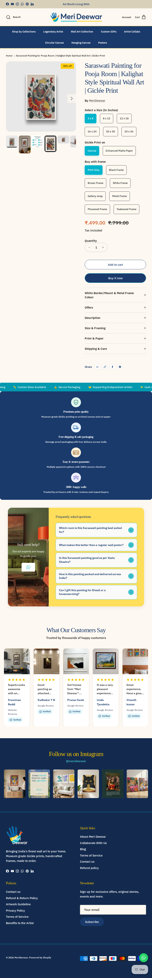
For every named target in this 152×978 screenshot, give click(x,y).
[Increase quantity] (104, 247)
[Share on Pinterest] (120, 367)
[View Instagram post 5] (113, 784)
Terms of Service (91, 855)
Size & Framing (95, 328)
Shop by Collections (24, 31)
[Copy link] (105, 367)
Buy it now (115, 278)
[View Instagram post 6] (137, 784)
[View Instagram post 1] (14, 784)
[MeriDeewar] (76, 17)
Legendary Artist (53, 31)
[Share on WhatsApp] (97, 367)
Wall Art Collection (82, 31)
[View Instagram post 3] (63, 784)
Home (9, 55)
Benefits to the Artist (20, 923)
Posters (102, 42)
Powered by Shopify (40, 957)
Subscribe (92, 922)
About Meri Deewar (93, 836)
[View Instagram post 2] (39, 784)
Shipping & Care (96, 349)
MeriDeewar (97, 100)
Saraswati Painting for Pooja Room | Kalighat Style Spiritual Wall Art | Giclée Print (60, 55)
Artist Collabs (132, 31)
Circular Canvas (54, 42)
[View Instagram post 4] (88, 784)
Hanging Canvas (80, 42)
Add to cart (115, 265)
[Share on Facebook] (112, 367)
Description (92, 318)
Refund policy (89, 868)
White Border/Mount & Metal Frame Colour (109, 295)
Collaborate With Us (93, 843)
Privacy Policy (15, 910)
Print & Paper (94, 338)
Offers (89, 307)
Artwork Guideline (18, 904)
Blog (83, 849)
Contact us (87, 861)
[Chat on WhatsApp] (143, 957)
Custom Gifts (108, 31)
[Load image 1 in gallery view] (41, 96)
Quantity (91, 241)
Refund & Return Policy (22, 898)
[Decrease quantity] (88, 247)
